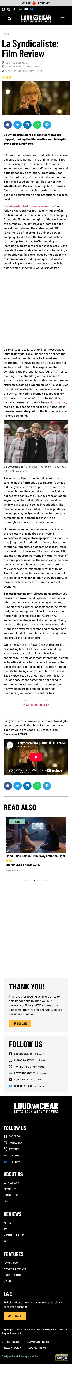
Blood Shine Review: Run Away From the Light (35, 856)
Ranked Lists (12, 1275)
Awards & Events (15, 1269)
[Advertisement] (36, 310)
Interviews (11, 1263)
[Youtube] (26, 9)
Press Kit (10, 1189)
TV (5, 1229)
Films (5, 33)
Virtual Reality (14, 1234)
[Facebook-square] (3, 9)
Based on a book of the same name (26, 206)
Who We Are (11, 1183)
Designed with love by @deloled (20, 1356)
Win (6, 1240)
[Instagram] (9, 9)
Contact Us (11, 1194)
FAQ (6, 1200)
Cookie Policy (37, 1347)
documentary (58, 402)
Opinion (8, 1280)
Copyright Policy (38, 1341)
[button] (9, 19)
